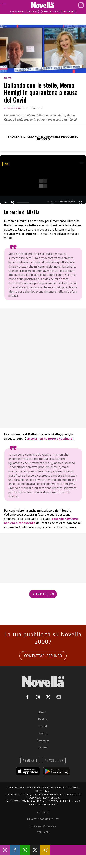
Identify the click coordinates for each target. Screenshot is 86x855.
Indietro (45, 594)
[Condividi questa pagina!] (45, 850)
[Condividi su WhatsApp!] (25, 850)
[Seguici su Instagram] (5, 850)
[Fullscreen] (81, 202)
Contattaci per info (43, 655)
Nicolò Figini (12, 108)
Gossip (43, 733)
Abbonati (68, 11)
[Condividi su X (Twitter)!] (35, 850)
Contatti (43, 812)
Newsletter (50, 11)
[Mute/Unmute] (12, 202)
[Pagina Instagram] (81, 5)
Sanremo (17, 11)
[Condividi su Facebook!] (15, 850)
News (8, 77)
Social (43, 726)
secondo (65, 519)
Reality (43, 719)
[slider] (23, 202)
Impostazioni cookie (43, 825)
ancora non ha (37, 438)
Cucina (43, 747)
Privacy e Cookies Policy (43, 819)
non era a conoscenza (19, 523)
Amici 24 (32, 11)
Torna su (43, 832)
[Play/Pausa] (5, 202)
